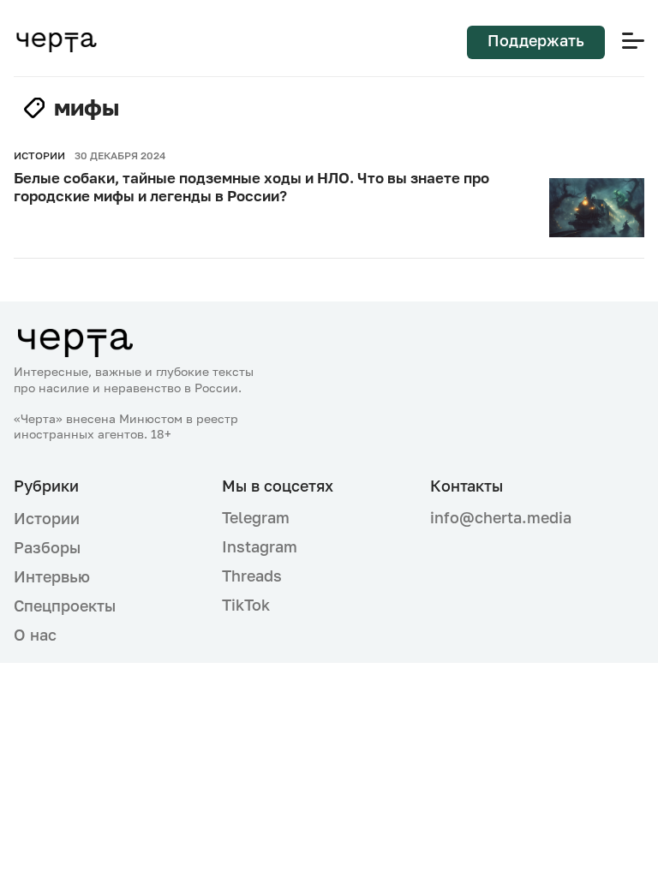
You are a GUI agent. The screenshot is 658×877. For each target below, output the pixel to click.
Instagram (259, 546)
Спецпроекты (65, 605)
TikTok (246, 604)
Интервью (52, 576)
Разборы (47, 547)
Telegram (256, 517)
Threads (252, 575)
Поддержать (536, 40)
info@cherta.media (500, 518)
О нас (35, 634)
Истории (47, 518)
